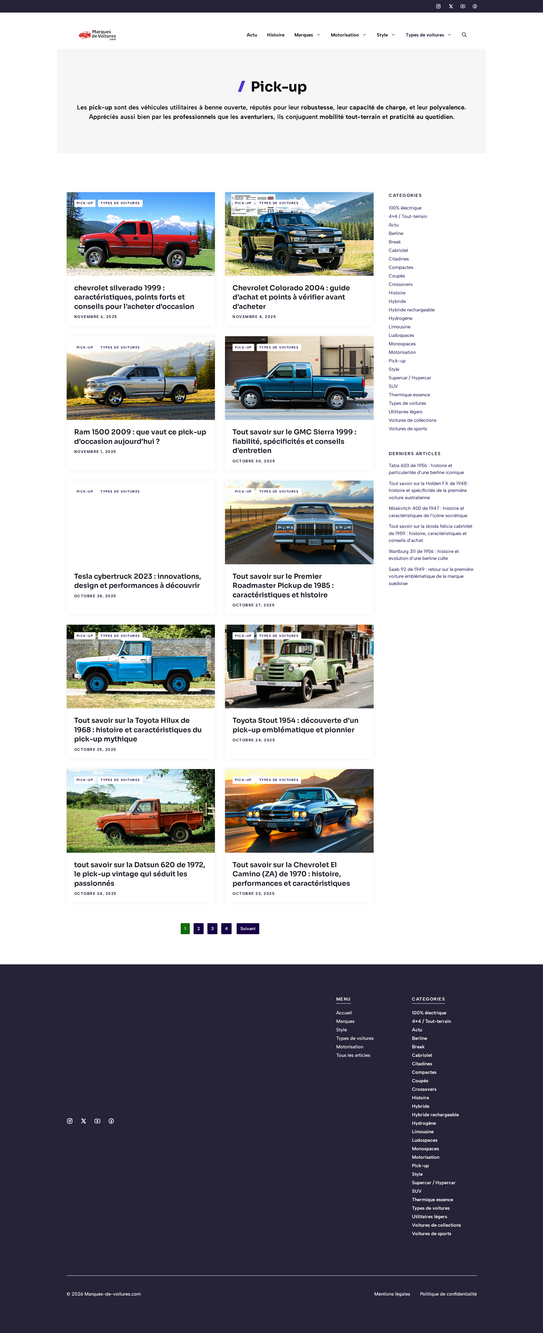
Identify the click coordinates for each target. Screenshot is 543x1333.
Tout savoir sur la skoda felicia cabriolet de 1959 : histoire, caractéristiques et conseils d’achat (430, 533)
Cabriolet (398, 250)
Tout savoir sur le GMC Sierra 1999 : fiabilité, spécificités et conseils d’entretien (294, 441)
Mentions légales (392, 1294)
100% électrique (405, 208)
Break (395, 242)
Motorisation (345, 35)
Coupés (397, 276)
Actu (252, 35)
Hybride (397, 301)
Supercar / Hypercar (410, 378)
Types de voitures (425, 35)
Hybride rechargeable (412, 310)
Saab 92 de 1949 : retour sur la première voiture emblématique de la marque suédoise (431, 576)
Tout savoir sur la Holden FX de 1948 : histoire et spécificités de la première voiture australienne (429, 490)
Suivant (247, 928)
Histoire (275, 35)
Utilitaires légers (405, 412)
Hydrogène (400, 318)
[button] (462, 34)
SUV (393, 386)
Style (382, 35)
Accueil (344, 1013)
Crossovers (401, 284)
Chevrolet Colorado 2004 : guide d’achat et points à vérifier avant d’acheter (291, 297)
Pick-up (85, 203)
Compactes (401, 267)
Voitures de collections (412, 420)
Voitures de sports (408, 429)
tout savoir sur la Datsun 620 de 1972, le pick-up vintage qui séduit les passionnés (139, 874)
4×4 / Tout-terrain (408, 216)
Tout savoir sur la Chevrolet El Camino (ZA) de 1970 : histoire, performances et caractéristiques (291, 874)
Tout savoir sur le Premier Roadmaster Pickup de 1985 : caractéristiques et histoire (283, 585)
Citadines (399, 259)
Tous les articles (353, 1055)
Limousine (399, 327)
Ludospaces (401, 335)
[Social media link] (438, 6)
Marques (303, 35)
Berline (396, 233)
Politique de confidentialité (448, 1294)
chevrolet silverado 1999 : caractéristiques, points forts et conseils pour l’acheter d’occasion (134, 297)
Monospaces (402, 344)
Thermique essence (409, 395)
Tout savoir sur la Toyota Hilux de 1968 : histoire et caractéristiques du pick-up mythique (138, 729)
